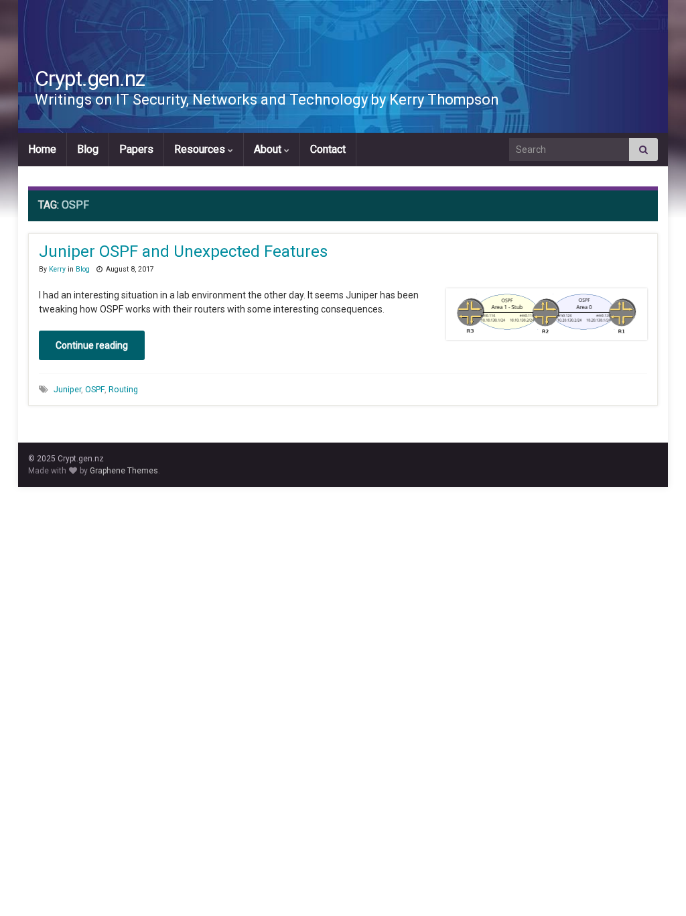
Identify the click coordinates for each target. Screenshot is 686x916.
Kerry (57, 269)
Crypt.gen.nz (90, 78)
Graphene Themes (124, 470)
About (269, 149)
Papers (136, 149)
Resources (201, 149)
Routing (123, 389)
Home (42, 149)
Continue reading (92, 345)
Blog (87, 149)
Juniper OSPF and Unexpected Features (183, 251)
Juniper (67, 389)
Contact (328, 149)
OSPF (95, 389)
